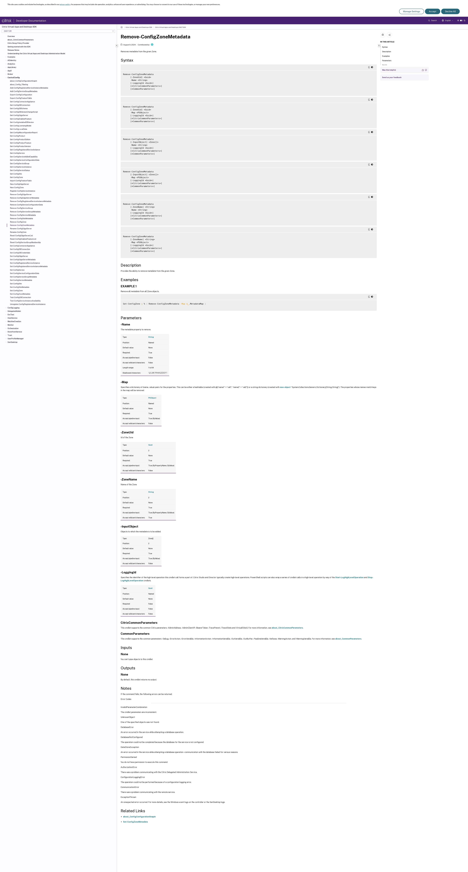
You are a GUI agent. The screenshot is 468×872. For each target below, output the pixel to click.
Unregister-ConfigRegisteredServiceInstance (27, 304)
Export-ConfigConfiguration (21, 95)
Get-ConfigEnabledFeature (20, 119)
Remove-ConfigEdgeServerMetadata (24, 198)
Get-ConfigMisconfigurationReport (23, 133)
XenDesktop (12, 342)
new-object (285, 387)
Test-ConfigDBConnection (20, 297)
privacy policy (65, 4)
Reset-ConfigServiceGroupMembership (25, 242)
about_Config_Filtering (19, 84)
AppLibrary (12, 67)
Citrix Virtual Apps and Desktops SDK (139, 27)
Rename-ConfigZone (18, 232)
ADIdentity (12, 60)
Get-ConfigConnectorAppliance (22, 102)
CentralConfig (14, 78)
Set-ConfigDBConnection (20, 249)
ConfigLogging (14, 308)
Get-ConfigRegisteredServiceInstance (25, 150)
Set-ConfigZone (16, 291)
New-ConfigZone (17, 188)
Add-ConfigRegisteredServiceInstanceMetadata (29, 88)
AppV (10, 71)
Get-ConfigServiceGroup (19, 163)
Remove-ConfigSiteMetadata (21, 218)
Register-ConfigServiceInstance (22, 191)
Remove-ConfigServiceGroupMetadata (25, 212)
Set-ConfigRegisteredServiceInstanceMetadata (29, 266)
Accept (432, 11)
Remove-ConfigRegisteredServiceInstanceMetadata (30, 201)
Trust (10, 335)
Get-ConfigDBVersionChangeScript (24, 112)
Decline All (450, 11)
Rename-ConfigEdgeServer (21, 229)
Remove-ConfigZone (18, 222)
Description (386, 52)
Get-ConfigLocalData (18, 129)
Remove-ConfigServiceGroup (21, 208)
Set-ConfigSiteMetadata (19, 287)
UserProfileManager (16, 339)
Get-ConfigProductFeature (20, 143)
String (151, 337)
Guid (150, 445)
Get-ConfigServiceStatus (20, 170)
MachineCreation (14, 321)
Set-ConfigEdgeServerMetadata (22, 260)
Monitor (11, 325)
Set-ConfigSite (16, 284)
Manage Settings (411, 11)
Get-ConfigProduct (17, 136)
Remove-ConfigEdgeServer (21, 194)
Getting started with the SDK (19, 47)
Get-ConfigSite (16, 174)
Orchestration (13, 328)
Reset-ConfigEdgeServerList (21, 236)
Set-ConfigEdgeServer (19, 256)
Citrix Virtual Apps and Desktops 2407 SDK (170, 27)
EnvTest (11, 315)
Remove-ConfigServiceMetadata (23, 215)
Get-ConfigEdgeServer (19, 115)
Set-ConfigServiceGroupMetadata (23, 277)
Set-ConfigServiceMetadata (21, 280)
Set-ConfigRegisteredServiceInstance (25, 263)
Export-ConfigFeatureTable (21, 98)
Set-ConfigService (17, 270)
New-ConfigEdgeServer (19, 184)
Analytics (11, 64)
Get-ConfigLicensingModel (20, 126)
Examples (11, 57)
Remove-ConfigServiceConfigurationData (26, 205)
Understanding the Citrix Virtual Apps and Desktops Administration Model (36, 54)
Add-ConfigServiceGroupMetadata (23, 91)
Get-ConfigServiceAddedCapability (24, 157)
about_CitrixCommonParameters (21, 40)
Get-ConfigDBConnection (20, 105)
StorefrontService (15, 332)
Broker (10, 74)
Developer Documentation (31, 20)
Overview (11, 36)
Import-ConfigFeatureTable (21, 181)
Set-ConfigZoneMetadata (20, 294)
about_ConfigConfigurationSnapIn (23, 81)
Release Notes (13, 50)
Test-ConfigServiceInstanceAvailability (25, 301)
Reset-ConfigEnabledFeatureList (23, 239)
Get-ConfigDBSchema (19, 109)
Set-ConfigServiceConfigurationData (24, 273)
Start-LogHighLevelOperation (349, 577)
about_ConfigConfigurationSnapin (139, 817)
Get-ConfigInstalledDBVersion (22, 122)
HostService (12, 318)
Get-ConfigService (17, 153)
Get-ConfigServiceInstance (20, 167)
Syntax (385, 47)
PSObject (152, 398)
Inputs (384, 65)
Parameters (386, 61)
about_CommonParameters (348, 639)
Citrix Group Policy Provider (18, 43)
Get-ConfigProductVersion (20, 146)
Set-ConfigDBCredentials (20, 253)
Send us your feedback (391, 77)
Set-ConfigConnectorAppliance (22, 246)
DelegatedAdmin (14, 311)
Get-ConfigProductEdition (20, 139)
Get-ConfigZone (16, 177)
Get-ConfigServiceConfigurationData (24, 160)
